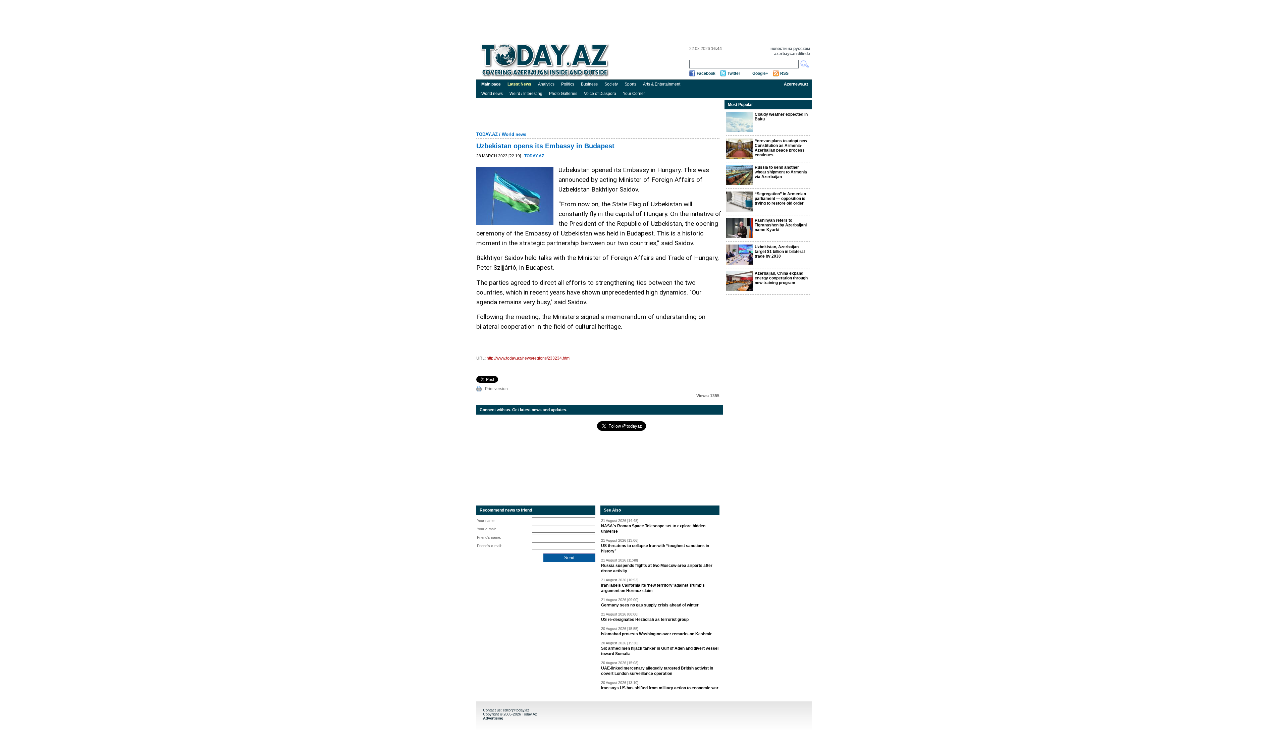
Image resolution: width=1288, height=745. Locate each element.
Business (589, 84)
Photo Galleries (563, 93)
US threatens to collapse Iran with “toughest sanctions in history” (655, 548)
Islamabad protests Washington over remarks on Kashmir (656, 634)
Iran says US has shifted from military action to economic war (659, 688)
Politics (567, 84)
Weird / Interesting (525, 93)
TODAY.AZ (487, 134)
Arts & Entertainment (661, 84)
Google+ (760, 73)
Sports (630, 84)
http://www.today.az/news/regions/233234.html (529, 358)
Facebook (706, 73)
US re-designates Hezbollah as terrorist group (645, 619)
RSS (784, 73)
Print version (496, 388)
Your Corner (634, 93)
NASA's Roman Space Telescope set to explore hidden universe (653, 529)
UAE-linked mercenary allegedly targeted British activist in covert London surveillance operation (657, 671)
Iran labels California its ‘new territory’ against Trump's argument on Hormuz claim (653, 588)
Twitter (734, 73)
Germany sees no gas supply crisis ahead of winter (650, 605)
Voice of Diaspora (600, 93)
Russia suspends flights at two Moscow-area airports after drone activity (656, 568)
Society (611, 84)
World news (492, 93)
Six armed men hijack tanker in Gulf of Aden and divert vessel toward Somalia (659, 651)
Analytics (546, 84)
